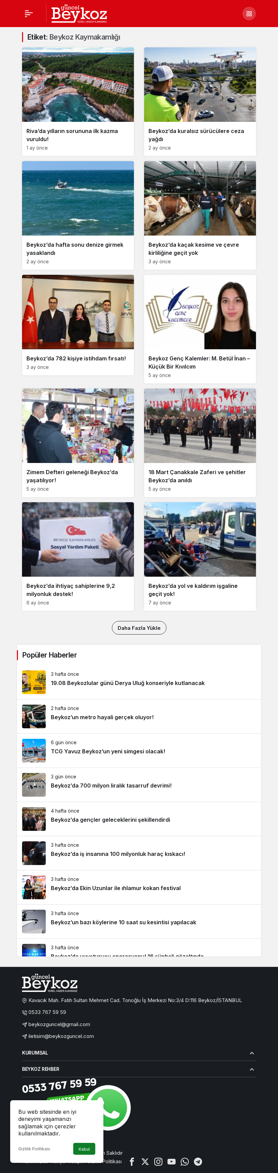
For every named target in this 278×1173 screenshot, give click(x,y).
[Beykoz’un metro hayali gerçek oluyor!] (139, 716)
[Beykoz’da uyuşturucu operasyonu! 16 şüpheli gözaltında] (139, 956)
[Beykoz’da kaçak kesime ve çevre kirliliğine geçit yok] (200, 215)
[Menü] (29, 13)
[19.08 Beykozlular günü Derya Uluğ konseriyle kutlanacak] (139, 682)
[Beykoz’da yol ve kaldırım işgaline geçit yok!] (200, 556)
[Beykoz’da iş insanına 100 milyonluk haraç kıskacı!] (139, 853)
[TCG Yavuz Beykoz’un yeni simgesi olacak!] (139, 751)
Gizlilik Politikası (34, 1148)
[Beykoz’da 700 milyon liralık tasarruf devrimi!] (139, 785)
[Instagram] (158, 1161)
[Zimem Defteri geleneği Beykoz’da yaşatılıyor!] (78, 443)
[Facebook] (132, 1161)
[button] (249, 13)
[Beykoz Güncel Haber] (79, 12)
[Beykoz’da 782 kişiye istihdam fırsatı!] (78, 325)
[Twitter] (145, 1161)
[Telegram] (198, 1161)
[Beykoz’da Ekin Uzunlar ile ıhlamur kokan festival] (139, 887)
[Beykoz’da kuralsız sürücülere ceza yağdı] (200, 101)
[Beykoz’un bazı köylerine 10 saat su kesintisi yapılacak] (139, 921)
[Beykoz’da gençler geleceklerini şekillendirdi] (139, 819)
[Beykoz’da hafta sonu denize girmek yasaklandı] (78, 215)
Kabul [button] (84, 1149)
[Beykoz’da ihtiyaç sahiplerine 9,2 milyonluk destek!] (78, 556)
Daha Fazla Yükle (139, 628)
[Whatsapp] (185, 1161)
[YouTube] (171, 1161)
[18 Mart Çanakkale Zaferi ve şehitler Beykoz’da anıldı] (200, 443)
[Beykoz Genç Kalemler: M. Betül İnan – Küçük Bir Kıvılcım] (200, 329)
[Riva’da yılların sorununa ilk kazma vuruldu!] (78, 101)
